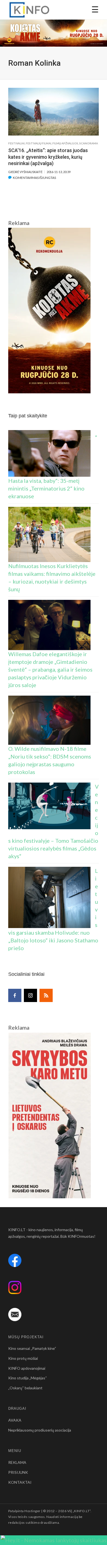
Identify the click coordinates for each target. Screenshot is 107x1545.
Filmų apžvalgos (65, 143)
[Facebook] (14, 995)
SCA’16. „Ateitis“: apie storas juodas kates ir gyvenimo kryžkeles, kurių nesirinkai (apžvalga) (48, 156)
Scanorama (88, 143)
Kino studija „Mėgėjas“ (27, 1378)
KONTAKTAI (20, 1482)
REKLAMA (17, 1462)
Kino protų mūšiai (23, 1358)
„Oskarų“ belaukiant (25, 1387)
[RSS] (46, 995)
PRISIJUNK (18, 1472)
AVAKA (14, 1420)
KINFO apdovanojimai (26, 1368)
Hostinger (32, 1511)
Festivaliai (16, 143)
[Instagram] (30, 995)
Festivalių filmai (38, 143)
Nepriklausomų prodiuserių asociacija (39, 1430)
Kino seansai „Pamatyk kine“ (32, 1348)
